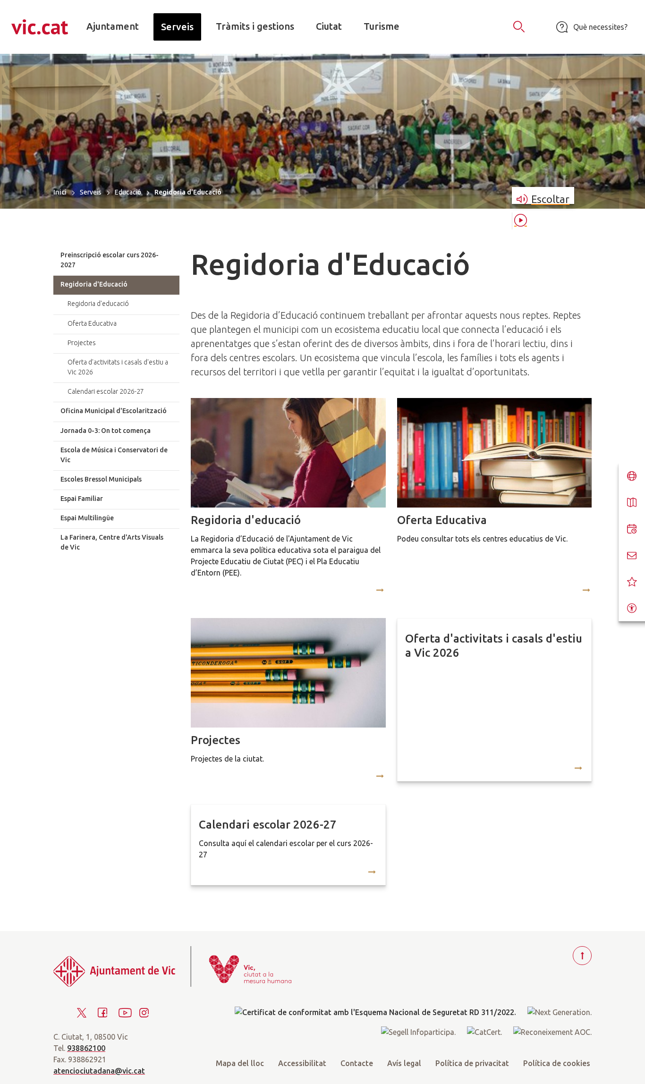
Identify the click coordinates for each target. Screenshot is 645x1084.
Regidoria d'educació (246, 520)
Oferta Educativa (442, 520)
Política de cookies (556, 1063)
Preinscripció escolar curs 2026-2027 (109, 260)
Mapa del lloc (240, 1063)
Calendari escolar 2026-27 (268, 824)
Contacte (356, 1063)
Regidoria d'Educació (93, 284)
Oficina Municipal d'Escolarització (113, 411)
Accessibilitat (302, 1063)
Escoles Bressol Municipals (101, 479)
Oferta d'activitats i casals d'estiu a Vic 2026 (493, 645)
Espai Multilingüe (87, 518)
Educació (128, 192)
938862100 (86, 1048)
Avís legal (404, 1063)
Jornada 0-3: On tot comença (105, 430)
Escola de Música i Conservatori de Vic (114, 455)
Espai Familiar (81, 498)
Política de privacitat (472, 1063)
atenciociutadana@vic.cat (99, 1071)
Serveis (91, 192)
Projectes (215, 740)
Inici (60, 192)
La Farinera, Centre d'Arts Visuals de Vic (111, 542)
